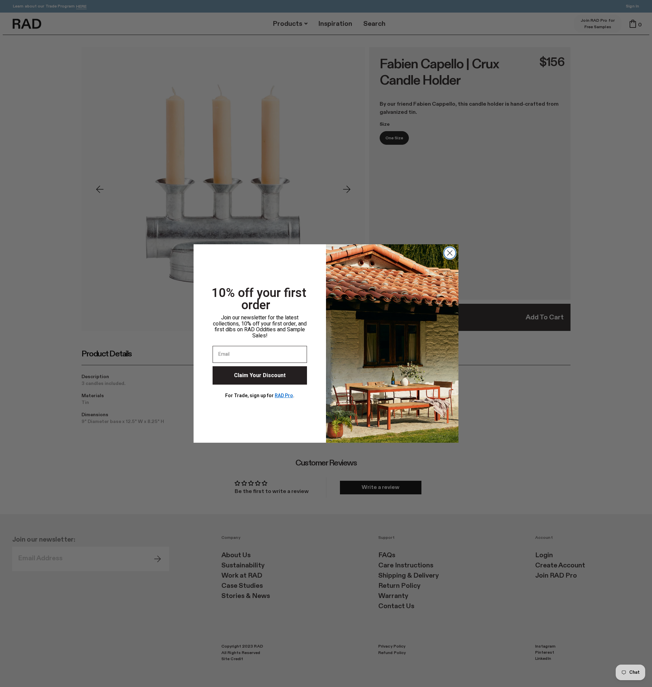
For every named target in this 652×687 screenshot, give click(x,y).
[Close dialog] (450, 253)
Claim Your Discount (260, 375)
